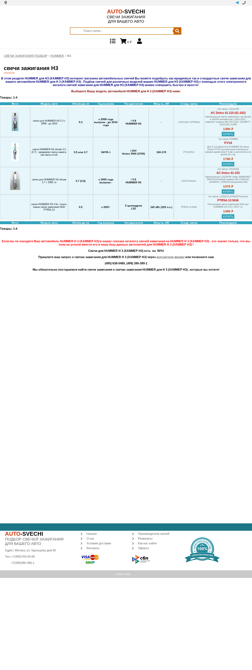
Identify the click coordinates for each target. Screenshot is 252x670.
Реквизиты (145, 538)
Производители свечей (153, 533)
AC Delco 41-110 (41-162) (228, 112)
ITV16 (228, 142)
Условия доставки (99, 543)
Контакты (93, 548)
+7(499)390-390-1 (22, 562)
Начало (92, 533)
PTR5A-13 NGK (228, 200)
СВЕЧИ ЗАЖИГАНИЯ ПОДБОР (25, 55)
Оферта (143, 548)
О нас (90, 538)
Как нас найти (147, 543)
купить (228, 134)
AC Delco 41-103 (228, 172)
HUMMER (57, 55)
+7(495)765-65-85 (23, 556)
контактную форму (170, 257)
